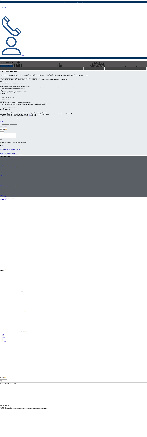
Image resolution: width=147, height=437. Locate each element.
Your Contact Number (3, 127)
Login (23, 55)
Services (61, 2)
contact (29, 115)
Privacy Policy (3, 340)
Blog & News (77, 2)
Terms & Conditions (4, 341)
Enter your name (3, 377)
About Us (57, 2)
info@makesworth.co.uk (3, 122)
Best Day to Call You (3, 129)
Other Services (69, 2)
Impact (86, 2)
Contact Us (89, 2)
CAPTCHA (1, 380)
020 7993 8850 (2, 121)
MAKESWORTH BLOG (3, 199)
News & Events (3, 336)
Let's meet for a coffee (4, 7)
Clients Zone (3, 337)
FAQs (2, 339)
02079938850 (24, 35)
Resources (74, 2)
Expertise (65, 2)
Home (3, 65)
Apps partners (82, 2)
